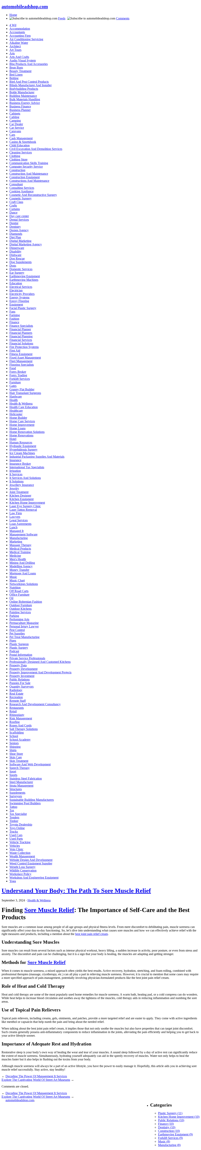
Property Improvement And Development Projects (40, 672)
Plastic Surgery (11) (170, 1113)
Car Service (16, 127)
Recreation (16, 697)
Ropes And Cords (20, 725)
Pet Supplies (17, 633)
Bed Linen (16, 74)
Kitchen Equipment (21, 499)
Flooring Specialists (21, 364)
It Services (15, 474)
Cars (12, 134)
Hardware (15, 396)
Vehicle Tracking (19, 842)
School (13, 736)
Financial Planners (20, 332)
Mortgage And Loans (22, 573)
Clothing (14, 156)
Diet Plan (15, 237)
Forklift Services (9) (170, 1138)
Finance (14, 322)
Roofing (14, 722)
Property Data (18, 665)
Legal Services (18, 520)
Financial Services (20, 340)
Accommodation (19, 28)
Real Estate (16, 693)
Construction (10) (169, 1131)
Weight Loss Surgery (22, 867)
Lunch (13, 527)
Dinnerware (16, 248)
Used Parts (16, 838)
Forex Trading (18, 375)
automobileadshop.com (25, 6)
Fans (12, 311)
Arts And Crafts (19, 57)
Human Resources (20, 442)
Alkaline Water (18, 42)
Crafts (13, 205)
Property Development (23, 669)
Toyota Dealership (20, 824)
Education (15, 283)
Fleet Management (20, 361)
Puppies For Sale (19, 683)
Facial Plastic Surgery (22, 308)
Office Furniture (19, 594)
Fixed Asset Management (25, 357)
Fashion (14, 318)
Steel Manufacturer (21, 782)
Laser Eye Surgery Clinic (25, 506)
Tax (11, 810)
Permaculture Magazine (24, 623)
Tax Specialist (18, 814)
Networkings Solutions (23, 584)
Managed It (16, 531)
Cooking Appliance (21, 191)
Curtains (14, 209)
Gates (12, 386)
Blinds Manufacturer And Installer (30, 85)
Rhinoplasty (16, 714)
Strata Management (21, 785)
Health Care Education (23, 407)
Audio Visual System (22, 60)
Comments (122, 18)
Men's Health (17, 559)
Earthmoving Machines (23, 279)
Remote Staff (17, 700)
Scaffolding (16, 732)
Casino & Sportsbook (22, 141)
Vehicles (14, 845)
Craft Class (16, 202)
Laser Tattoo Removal (23, 509)
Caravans (15, 131)
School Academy (20, 739)
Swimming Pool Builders (25, 803)
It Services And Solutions (25, 477)
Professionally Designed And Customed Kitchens (40, 661)
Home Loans (17, 428)
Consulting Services (21, 187)
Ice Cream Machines (22, 453)
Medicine (15, 555)
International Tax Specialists (26, 467)
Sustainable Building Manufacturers (31, 799)
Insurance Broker (20, 463)
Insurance (15, 460)
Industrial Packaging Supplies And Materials (36, 456)
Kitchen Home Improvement (27, 502)
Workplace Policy (20, 874)
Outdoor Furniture (20, 605)
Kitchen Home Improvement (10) (178, 1116)
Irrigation (15, 470)
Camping (15, 120)
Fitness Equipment (20, 354)
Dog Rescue (17, 258)
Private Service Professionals (27, 658)
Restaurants (16, 707)
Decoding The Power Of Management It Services (36, 1076)
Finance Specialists (21, 325)
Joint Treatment (18, 492)
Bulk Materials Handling (24, 99)
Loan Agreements (20, 523)
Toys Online (17, 828)
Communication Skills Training (28, 163)
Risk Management (20, 718)
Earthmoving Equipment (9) (175, 1134)
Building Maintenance (23, 95)
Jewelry (14, 488)
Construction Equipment (24, 177)
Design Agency (19, 230)
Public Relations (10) (171, 1120)
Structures (15, 789)
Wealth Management (22, 856)
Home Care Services (22, 421)
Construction (17, 170)
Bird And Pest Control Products (29, 81)
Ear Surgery (16, 272)
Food (12, 368)
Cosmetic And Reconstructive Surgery (33, 195)
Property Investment (21, 676)
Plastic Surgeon (19, 644)
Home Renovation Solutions (27, 432)
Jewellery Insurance (21, 485)
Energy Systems (19, 297)
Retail (13, 711)
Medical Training (20, 552)
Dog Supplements (20, 262)
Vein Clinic (16, 849)
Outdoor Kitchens (20, 608)
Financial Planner (20, 329)
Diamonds (15, 233)
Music (13, 577)
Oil (11, 598)
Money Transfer (19, 569)
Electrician (16, 290)
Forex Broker (17, 371)
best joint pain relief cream (91, 934)
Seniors (14, 743)
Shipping (15, 746)
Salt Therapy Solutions (23, 729)
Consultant (16, 184)
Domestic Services (20, 269)
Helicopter (15, 414)
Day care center (19, 216)
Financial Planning (21, 336)
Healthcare (16, 410)
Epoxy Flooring (19, 301)
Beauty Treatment (20, 71)
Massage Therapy (20, 545)
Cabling (14, 117)
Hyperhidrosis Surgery (23, 449)
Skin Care (15, 757)
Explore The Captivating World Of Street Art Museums (36, 1079)
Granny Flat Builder (21, 389)
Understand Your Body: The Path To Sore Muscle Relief (76, 890)
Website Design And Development (30, 860)
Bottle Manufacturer (21, 92)
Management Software (23, 534)
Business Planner (20, 110)
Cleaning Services (20, 152)
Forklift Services (19, 378)
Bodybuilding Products (23, 88)
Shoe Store (16, 753)
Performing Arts (19, 619)
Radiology (15, 690)
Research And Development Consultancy (35, 704)
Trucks (13, 831)
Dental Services (19, 219)
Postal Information (20, 654)
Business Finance (20, 106)
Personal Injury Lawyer (24, 626)
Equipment (16, 304)
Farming (14, 315)
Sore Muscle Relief (49, 909)
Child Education (19, 145)
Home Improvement (21, 424)
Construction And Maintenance (28, 173)
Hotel (12, 439)
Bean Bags (16, 67)
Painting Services (20, 612)
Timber (13, 821)
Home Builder (18, 417)
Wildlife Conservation (23, 870)
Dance (13, 212)
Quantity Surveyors (21, 686)
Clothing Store (18, 159)
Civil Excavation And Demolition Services (35, 149)
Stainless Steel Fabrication (25, 778)
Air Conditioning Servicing (26, 39)
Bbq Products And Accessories (28, 64)
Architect (15, 46)
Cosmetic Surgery (20, 198)
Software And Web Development (30, 764)
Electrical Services (20, 286)
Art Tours (15, 49)
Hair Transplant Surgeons (25, 393)
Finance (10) (166, 1123)
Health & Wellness (21, 403)
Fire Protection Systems (24, 347)
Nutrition (15, 587)
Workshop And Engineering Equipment (33, 877)
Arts (12, 53)
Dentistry (15, 226)
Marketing (15, 541)
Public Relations (19, 679)
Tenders (14, 817)
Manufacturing (18, 538)
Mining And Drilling (22, 562)
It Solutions (16, 481)
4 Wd (12, 25)
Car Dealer (16, 124)
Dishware (15, 255)
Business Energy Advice (24, 103)
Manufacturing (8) (169, 1145)
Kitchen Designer (20, 495)
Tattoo (13, 806)
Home (13, 15)
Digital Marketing (20, 240)
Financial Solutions (21, 343)
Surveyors (15, 796)
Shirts (12, 750)
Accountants (17, 32)
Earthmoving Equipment (24, 276)
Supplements (17, 792)
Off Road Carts (18, 591)
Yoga (12, 881)
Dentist (13, 223)
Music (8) (164, 1141)
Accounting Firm (20, 35)
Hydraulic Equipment (22, 446)
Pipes (12, 640)
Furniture (15, 382)
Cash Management (21, 138)
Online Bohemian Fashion (25, 601)
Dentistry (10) (166, 1127)
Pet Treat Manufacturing (24, 637)
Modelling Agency (21, 566)
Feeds (61, 18)
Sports (13, 775)
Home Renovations (21, 435)
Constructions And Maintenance (29, 180)
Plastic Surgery (18, 647)
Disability (15, 251)
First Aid (14, 350)
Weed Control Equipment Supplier (30, 863)
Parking (14, 615)
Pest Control (17, 630)
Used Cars (15, 835)
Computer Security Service (26, 166)
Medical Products (20, 548)
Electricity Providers (22, 294)
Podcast (14, 651)
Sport (12, 771)
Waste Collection (19, 852)
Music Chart (17, 580)
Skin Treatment (18, 760)
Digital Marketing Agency (25, 244)
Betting (13, 78)
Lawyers (14, 516)
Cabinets (14, 113)
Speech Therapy (19, 768)
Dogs (12, 265)
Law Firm (15, 513)
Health (13, 400)
